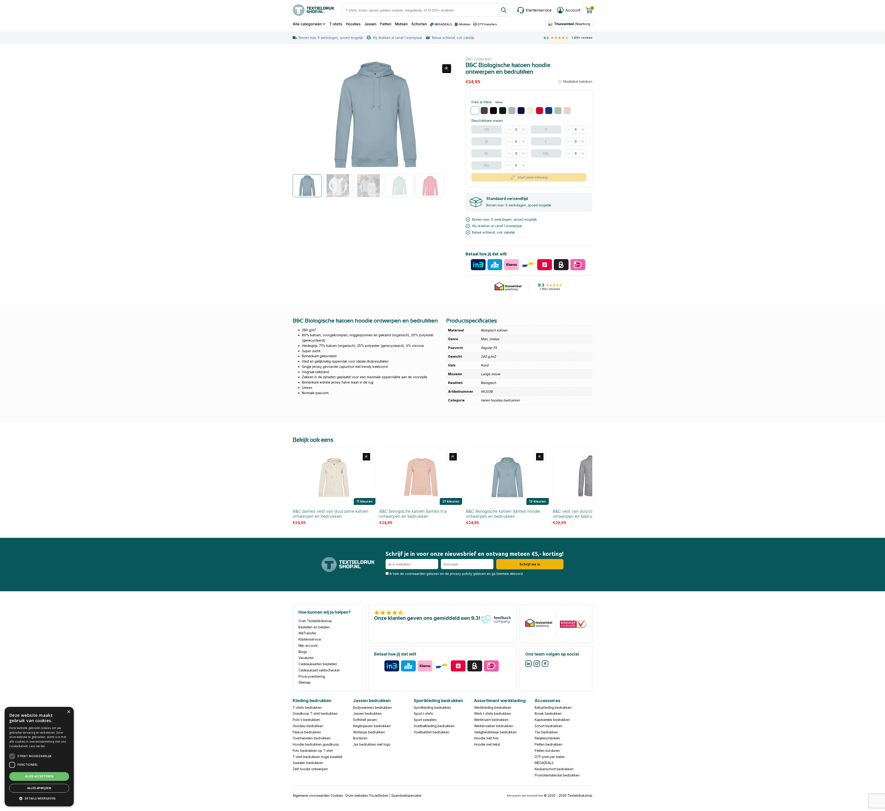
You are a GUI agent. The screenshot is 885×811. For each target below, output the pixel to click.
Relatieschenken (547, 738)
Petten (385, 24)
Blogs (302, 652)
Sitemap (304, 682)
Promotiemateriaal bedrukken (557, 775)
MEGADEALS (544, 763)
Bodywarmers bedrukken (372, 707)
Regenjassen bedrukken (372, 726)
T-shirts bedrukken (307, 707)
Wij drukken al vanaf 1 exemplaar (397, 38)
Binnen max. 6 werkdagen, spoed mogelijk (331, 38)
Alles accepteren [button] (39, 776)
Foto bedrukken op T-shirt (313, 750)
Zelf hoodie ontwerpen (310, 769)
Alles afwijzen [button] (39, 788)
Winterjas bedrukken (369, 732)
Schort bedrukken (548, 726)
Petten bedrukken (548, 744)
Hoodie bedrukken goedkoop (316, 744)
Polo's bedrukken (306, 720)
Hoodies (353, 24)
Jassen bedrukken (367, 713)
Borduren (360, 738)
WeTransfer (307, 633)
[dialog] (39, 756)
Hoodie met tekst (487, 744)
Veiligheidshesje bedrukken (495, 732)
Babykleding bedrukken (553, 707)
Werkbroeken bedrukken (493, 726)
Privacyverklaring (311, 676)
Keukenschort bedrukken (554, 769)
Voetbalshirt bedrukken (431, 732)
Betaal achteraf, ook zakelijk (453, 38)
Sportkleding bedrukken (432, 707)
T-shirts (335, 24)
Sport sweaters (425, 720)
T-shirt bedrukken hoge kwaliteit (317, 757)
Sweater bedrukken (308, 763)
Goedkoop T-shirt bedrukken (315, 713)
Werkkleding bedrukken (492, 707)
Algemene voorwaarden (311, 795)
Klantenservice (309, 639)
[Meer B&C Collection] (447, 69)
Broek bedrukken (548, 713)
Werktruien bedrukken (491, 720)
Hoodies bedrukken (308, 726)
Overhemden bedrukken (311, 738)
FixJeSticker (378, 795)
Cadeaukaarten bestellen (317, 664)
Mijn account (308, 645)
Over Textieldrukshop (315, 621)
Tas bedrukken (546, 732)
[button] (39, 799)
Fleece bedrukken (307, 732)
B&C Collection (478, 59)
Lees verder (37, 746)
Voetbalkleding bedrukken (434, 726)
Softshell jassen (365, 720)
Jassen (370, 24)
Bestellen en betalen (314, 627)
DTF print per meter (550, 757)
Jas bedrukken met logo (371, 744)
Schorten (419, 24)
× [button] (68, 712)
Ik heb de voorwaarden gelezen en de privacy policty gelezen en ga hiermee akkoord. (456, 574)
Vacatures (306, 658)
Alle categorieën (307, 24)
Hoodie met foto (486, 738)
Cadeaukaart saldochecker (319, 670)
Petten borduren (547, 750)
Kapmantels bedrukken (552, 720)
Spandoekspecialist (406, 795)
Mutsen (401, 24)
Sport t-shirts (423, 713)
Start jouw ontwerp (533, 177)
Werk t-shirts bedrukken (492, 713)
